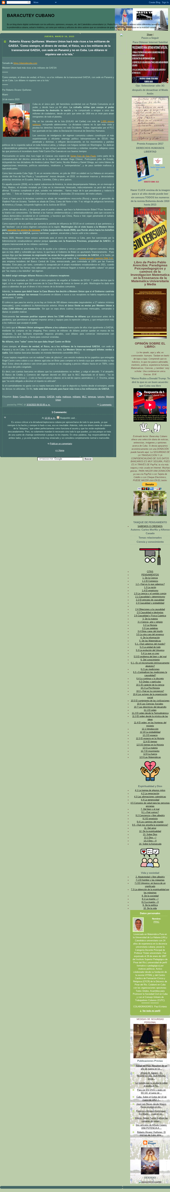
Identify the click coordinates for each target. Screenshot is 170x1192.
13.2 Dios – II (150, 841)
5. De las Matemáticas (150, 641)
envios (42, 397)
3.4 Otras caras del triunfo (150, 631)
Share (149, 34)
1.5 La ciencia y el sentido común (150, 593)
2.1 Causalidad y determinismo (150, 597)
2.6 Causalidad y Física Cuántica (150, 616)
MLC (84, 397)
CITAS (150, 571)
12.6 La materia (150, 748)
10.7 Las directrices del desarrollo (150, 707)
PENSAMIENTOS (150, 575)
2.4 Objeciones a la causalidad (150, 609)
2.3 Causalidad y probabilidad (150, 603)
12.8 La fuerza (150, 754)
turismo (101, 397)
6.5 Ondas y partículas (150, 682)
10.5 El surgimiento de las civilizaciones (150, 701)
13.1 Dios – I (150, 837)
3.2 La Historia (150, 625)
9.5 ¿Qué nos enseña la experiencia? (150, 825)
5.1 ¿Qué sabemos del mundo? (150, 644)
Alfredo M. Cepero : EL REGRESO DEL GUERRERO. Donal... (151, 1076)
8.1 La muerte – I (150, 899)
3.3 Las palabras (150, 628)
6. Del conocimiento (150, 660)
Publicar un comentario (61, 444)
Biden (15, 397)
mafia (58, 397)
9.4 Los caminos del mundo (150, 822)
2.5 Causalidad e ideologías (150, 612)
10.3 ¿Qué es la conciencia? (150, 691)
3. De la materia (150, 619)
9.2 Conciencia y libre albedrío (150, 815)
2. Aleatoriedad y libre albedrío (150, 877)
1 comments (106, 405)
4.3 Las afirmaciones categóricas (150, 797)
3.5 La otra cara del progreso (150, 634)
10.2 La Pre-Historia (150, 688)
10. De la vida (150, 908)
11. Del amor (150, 828)
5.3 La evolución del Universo (150, 650)
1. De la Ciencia (150, 578)
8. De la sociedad (150, 896)
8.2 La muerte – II (150, 902)
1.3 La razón (150, 587)
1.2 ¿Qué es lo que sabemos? (150, 584)
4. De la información (150, 638)
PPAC (156, 922)
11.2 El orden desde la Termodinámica (150, 713)
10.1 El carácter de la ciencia (150, 685)
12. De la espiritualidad (150, 831)
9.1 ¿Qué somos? (150, 812)
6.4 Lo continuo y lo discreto (150, 678)
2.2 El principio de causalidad (150, 600)
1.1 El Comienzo (150, 581)
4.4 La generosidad (150, 800)
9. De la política (150, 905)
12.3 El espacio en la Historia (150, 738)
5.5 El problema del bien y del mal (150, 656)
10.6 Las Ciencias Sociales (150, 704)
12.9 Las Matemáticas (150, 757)
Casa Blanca (26, 397)
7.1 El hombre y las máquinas (150, 880)
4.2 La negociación (150, 793)
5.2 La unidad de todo (150, 647)
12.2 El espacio (150, 735)
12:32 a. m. (50, 418)
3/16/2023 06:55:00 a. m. (38, 405)
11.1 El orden (150, 710)
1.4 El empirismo (150, 590)
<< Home (59, 450)
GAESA (50, 397)
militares (77, 397)
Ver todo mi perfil (151, 1011)
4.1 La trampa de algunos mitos (150, 790)
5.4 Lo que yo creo (150, 653)
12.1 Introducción (150, 729)
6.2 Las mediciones (150, 669)
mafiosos (66, 397)
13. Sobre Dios (150, 834)
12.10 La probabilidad (150, 732)
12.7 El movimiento (150, 751)
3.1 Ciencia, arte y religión (150, 622)
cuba (35, 397)
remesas (92, 397)
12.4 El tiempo (150, 741)
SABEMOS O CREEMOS (150, 526)
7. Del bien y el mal (150, 809)
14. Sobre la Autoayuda (150, 844)
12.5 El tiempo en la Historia (150, 745)
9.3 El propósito (150, 819)
